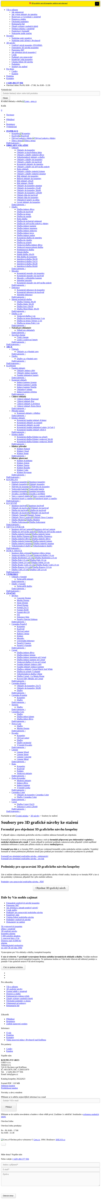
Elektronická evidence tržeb (17, 996)
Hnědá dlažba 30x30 (25, 254)
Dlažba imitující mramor (22, 543)
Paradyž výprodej (24, 645)
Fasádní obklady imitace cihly (29, 664)
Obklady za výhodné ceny (28, 351)
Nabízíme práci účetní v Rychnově (26, 40)
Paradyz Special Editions (27, 619)
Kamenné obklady (19, 380)
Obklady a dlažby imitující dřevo (30, 155)
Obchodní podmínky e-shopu (18, 1001)
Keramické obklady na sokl (28, 425)
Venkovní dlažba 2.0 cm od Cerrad (31, 662)
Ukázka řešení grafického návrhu (20, 917)
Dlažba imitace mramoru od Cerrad (31, 657)
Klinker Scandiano (24, 460)
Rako (14, 764)
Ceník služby (11, 910)
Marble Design (23, 600)
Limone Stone (23, 754)
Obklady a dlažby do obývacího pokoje (33, 167)
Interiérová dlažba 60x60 (27, 266)
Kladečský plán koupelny (22, 59)
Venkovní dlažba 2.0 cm (22, 555)
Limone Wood (23, 752)
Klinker (20, 636)
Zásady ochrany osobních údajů (25, 26)
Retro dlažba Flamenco (21, 536)
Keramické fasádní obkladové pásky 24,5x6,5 (36, 427)
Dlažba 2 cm (17, 313)
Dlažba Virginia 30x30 (26, 302)
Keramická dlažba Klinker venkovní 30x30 (35, 439)
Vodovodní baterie (19, 489)
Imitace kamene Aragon (27, 382)
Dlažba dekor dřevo (25, 719)
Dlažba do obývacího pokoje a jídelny (32, 223)
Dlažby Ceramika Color (27, 797)
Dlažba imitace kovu (25, 233)
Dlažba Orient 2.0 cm (20, 562)
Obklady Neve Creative (21, 517)
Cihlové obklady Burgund (28, 399)
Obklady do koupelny (26, 150)
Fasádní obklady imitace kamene (30, 667)
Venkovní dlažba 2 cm (26, 316)
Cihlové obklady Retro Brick (29, 406)
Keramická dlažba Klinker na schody (32, 437)
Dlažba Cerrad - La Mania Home (30, 676)
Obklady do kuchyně (20, 508)
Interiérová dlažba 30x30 (27, 259)
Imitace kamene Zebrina (27, 392)
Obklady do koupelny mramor (29, 185)
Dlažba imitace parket (26, 235)
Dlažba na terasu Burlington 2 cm (31, 318)
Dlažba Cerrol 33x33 (25, 804)
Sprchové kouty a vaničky (22, 498)
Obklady (15, 148)
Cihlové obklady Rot (25, 401)
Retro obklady (23, 169)
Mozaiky (15, 271)
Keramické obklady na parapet (29, 423)
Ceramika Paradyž (19, 624)
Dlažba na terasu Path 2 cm (28, 323)
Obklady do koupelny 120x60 (29, 193)
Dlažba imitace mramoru (27, 228)
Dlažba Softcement (19, 522)
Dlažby (15, 207)
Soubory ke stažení (19, 66)
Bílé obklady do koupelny (27, 176)
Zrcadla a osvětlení (19, 494)
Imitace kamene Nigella (26, 387)
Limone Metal (23, 759)
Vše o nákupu (12, 10)
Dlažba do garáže (24, 216)
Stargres (15, 705)
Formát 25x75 (23, 607)
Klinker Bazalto (23, 468)
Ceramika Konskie (19, 695)
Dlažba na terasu (24, 214)
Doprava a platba (19, 19)
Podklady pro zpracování (22, 57)
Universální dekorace (25, 641)
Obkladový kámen (24, 389)
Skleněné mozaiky (24, 280)
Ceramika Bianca (19, 683)
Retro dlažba (22, 219)
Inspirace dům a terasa (21, 553)
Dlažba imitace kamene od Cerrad (31, 660)
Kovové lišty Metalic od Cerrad (30, 678)
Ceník (14, 55)
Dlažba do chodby (24, 240)
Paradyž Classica (24, 643)
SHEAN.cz (60, 1140)
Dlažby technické (24, 742)
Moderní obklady (24, 780)
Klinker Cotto (22, 470)
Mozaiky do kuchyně (20, 513)
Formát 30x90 (23, 610)
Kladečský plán (12, 915)
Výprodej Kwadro (24, 745)
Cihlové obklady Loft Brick (28, 404)
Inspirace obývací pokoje (22, 529)
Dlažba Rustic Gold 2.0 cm (23, 565)
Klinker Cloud (23, 451)
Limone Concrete (24, 757)
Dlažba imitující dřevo (21, 539)
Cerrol (14, 802)
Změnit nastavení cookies (16, 1024)
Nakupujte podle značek (22, 33)
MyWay (15, 596)
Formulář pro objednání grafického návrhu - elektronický (24, 856)
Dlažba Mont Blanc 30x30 (28, 309)
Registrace (10, 1021)
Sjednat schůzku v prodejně (23, 29)
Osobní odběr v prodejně (16, 991)
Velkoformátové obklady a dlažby (31, 157)
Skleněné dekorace (24, 295)
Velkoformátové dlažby (21, 546)
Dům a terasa (17, 140)
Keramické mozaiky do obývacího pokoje (34, 283)
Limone (15, 750)
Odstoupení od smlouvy (16, 1003)
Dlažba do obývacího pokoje (24, 532)
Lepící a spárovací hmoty (27, 340)
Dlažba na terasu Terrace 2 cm (29, 321)
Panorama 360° (18, 50)
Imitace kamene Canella (27, 385)
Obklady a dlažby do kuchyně (29, 162)
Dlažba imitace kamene (26, 226)
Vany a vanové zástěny (21, 496)
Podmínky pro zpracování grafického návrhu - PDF (22, 882)
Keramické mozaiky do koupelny (30, 273)
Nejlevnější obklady (25, 579)
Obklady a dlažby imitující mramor (31, 174)
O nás (8, 1033)
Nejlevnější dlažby (24, 586)
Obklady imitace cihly (26, 370)
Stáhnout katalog (8, 1086)
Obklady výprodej (19, 577)
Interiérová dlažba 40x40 (27, 264)
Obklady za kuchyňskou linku (29, 152)
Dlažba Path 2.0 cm (20, 560)
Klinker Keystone (24, 472)
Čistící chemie (23, 337)
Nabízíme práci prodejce (22, 38)
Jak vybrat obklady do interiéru (24, 14)
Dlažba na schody (24, 242)
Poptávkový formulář (20, 31)
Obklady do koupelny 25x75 (29, 686)
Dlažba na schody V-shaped (28, 671)
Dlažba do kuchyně (25, 212)
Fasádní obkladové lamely (28, 375)
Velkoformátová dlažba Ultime (29, 674)
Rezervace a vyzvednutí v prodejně (26, 17)
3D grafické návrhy (14, 989)
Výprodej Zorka (23, 788)
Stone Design (22, 603)
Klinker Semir (23, 453)
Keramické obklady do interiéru (30, 164)
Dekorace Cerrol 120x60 (27, 806)
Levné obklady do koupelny (28, 202)
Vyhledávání (6, 90)
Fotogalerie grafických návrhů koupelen (22, 903)
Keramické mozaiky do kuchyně (30, 276)
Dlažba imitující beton (21, 534)
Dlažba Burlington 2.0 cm (22, 558)
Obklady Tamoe (18, 515)
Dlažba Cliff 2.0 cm (20, 569)
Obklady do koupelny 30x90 (29, 688)
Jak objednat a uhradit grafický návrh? (22, 908)
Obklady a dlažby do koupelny (29, 159)
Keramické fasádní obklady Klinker (31, 420)
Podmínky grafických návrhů (18, 919)
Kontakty (10, 78)
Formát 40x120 (23, 612)
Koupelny (16, 133)
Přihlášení (10, 1019)
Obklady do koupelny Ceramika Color (33, 795)
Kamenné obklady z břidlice (28, 413)
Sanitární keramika (19, 491)
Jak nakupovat (18, 12)
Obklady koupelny (19, 484)
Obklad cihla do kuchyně (27, 195)
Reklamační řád (18, 24)
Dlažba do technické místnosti (29, 221)
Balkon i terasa (23, 633)
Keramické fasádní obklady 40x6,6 (31, 430)
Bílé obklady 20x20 (25, 181)
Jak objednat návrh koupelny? (24, 52)
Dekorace (16, 287)
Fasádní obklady (18, 368)
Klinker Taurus (23, 465)
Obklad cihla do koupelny (27, 197)
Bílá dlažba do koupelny (27, 257)
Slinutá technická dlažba (22, 299)
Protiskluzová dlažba (25, 249)
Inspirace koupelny (19, 482)
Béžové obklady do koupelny (29, 178)
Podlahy (20, 771)
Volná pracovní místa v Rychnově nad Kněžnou (26, 1040)
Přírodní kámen (18, 411)
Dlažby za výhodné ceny (27, 359)
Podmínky (16, 64)
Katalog (15, 74)
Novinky (10, 36)
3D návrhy (10, 43)
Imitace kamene (23, 785)
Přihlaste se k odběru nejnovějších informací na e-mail (23, 1097)
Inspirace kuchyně (19, 505)
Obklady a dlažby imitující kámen (31, 171)
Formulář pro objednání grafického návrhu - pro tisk (22, 859)
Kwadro (15, 733)
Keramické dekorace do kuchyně (30, 292)
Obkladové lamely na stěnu (28, 200)
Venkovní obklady (24, 773)
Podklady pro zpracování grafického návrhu (24, 912)
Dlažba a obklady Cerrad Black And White (35, 669)
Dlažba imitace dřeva (25, 209)
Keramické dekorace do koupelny (31, 290)
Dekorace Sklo (23, 617)
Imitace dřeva (22, 783)
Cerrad (14, 650)
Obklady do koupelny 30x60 (29, 190)
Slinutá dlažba (23, 252)
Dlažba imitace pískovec (27, 231)
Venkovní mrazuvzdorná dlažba (30, 247)
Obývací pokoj (23, 631)
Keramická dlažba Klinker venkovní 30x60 (35, 441)
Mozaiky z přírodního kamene (29, 278)
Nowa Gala (16, 724)
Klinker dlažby (18, 434)
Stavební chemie (18, 335)
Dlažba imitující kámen (21, 541)
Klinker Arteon (23, 463)
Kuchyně (15, 136)
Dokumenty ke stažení (15, 922)
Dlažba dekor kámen (25, 716)
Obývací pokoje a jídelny (22, 138)
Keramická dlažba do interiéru (29, 238)
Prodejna (10, 76)
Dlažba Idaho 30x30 (25, 304)
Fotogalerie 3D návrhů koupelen (25, 47)
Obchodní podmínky (20, 21)
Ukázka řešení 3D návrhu (22, 62)
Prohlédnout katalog (9, 1088)
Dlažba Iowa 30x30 (25, 306)
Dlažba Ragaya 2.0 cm (21, 567)
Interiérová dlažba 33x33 (27, 261)
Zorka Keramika (18, 778)
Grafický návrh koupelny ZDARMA (27, 45)
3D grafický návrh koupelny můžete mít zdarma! (49, 3)
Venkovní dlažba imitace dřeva (29, 245)
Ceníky (15, 71)
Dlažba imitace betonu (26, 655)
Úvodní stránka (22, 816)
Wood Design (22, 605)
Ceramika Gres (18, 712)
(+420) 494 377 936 (20, 1159)
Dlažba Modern (18, 520)
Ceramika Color (18, 792)
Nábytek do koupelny (21, 487)
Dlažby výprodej (19, 584)
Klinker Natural (23, 449)
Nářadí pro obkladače (26, 330)
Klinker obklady (18, 418)
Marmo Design (23, 728)
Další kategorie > (13, 143)
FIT (18, 614)
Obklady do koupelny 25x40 (29, 188)
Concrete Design (24, 598)
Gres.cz (37, 1140)
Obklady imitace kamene (27, 373)
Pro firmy (10, 69)
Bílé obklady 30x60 (25, 183)
